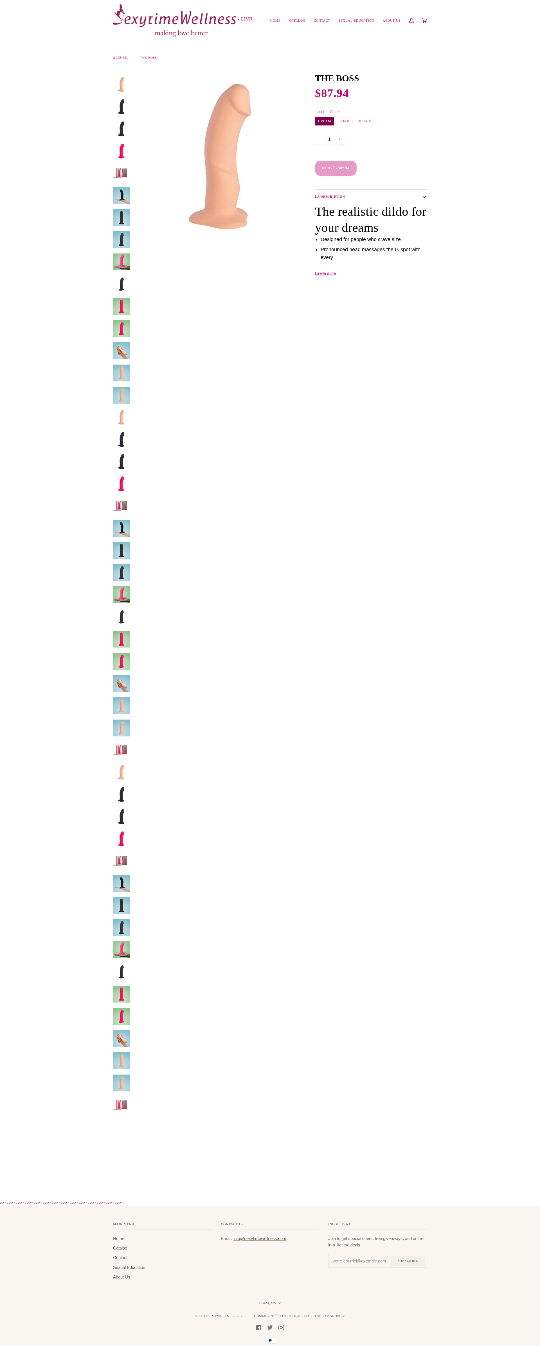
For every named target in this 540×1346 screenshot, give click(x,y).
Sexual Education (129, 1267)
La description (330, 196)
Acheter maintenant (389, 172)
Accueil (121, 57)
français (268, 1303)
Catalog (120, 1248)
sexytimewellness (217, 1316)
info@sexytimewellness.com (259, 1238)
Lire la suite (325, 273)
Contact (120, 1257)
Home (118, 1238)
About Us (121, 1277)
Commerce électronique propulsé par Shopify (299, 1316)
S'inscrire (408, 1260)
